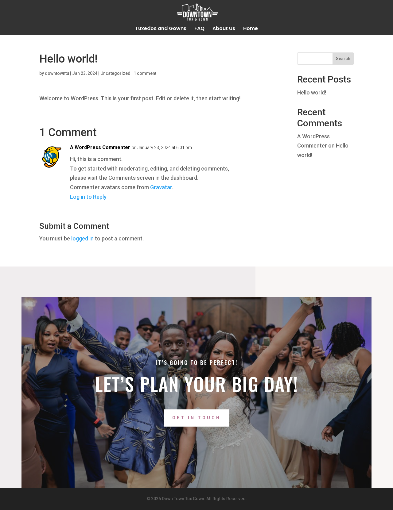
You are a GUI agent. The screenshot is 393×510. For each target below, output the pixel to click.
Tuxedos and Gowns (160, 29)
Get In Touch (196, 417)
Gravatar (161, 187)
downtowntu (57, 73)
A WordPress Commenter (100, 147)
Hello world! (311, 92)
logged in (82, 238)
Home (250, 29)
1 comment (145, 73)
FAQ (199, 29)
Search (343, 58)
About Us (223, 29)
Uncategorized (115, 73)
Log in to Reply (88, 197)
